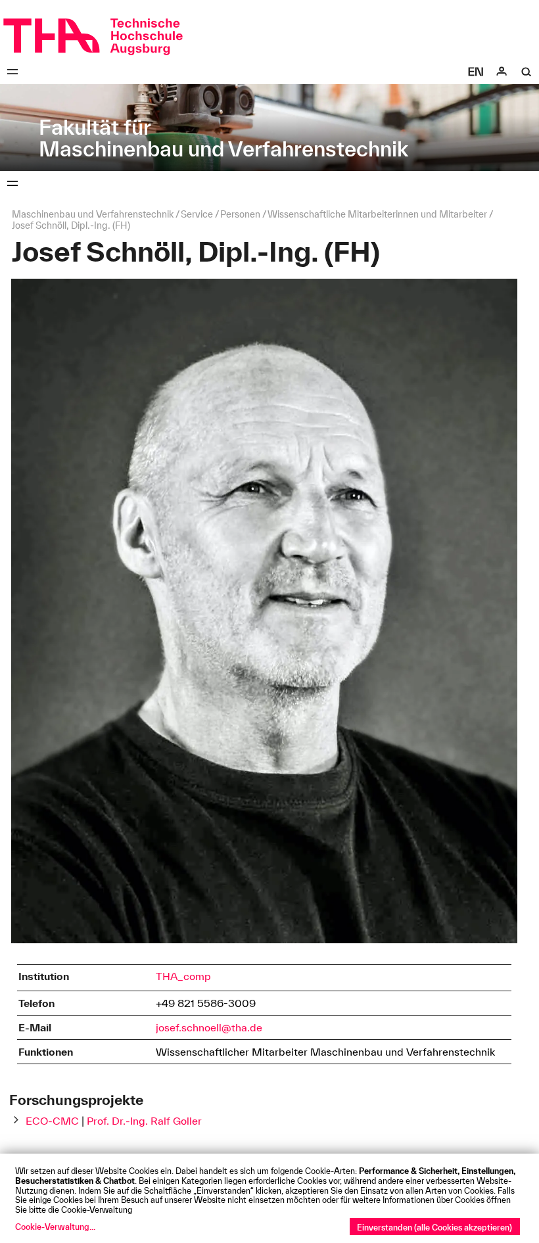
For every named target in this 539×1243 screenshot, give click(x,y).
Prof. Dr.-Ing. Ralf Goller (144, 1121)
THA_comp (183, 976)
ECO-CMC (52, 1121)
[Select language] (475, 71)
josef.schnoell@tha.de (209, 1027)
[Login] (501, 71)
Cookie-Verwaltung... (55, 1226)
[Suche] (526, 71)
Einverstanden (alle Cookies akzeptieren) (434, 1227)
